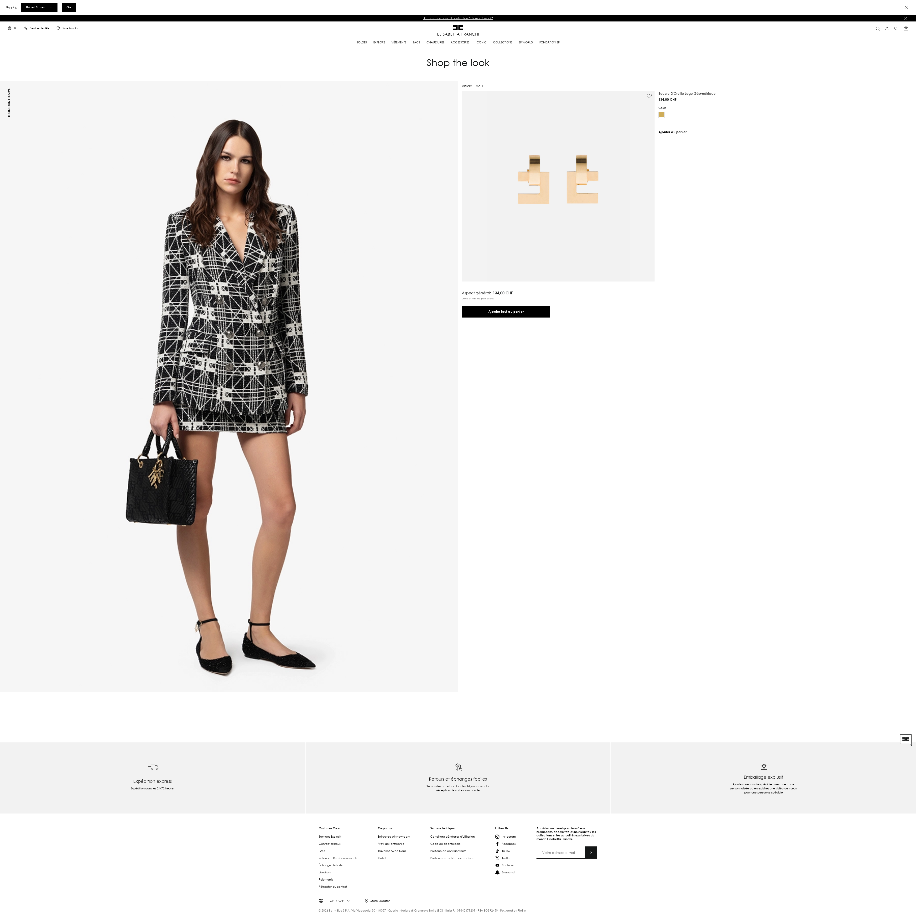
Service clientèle (40, 28)
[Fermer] (905, 18)
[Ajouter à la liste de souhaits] (649, 96)
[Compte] (887, 28)
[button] (458, 18)
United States (35, 7)
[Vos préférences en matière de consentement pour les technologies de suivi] (907, 909)
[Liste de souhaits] (896, 28)
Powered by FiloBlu (513, 910)
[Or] (661, 115)
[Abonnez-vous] (591, 852)
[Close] (906, 7)
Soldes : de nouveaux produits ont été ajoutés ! (458, 18)
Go (69, 7)
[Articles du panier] (906, 28)
